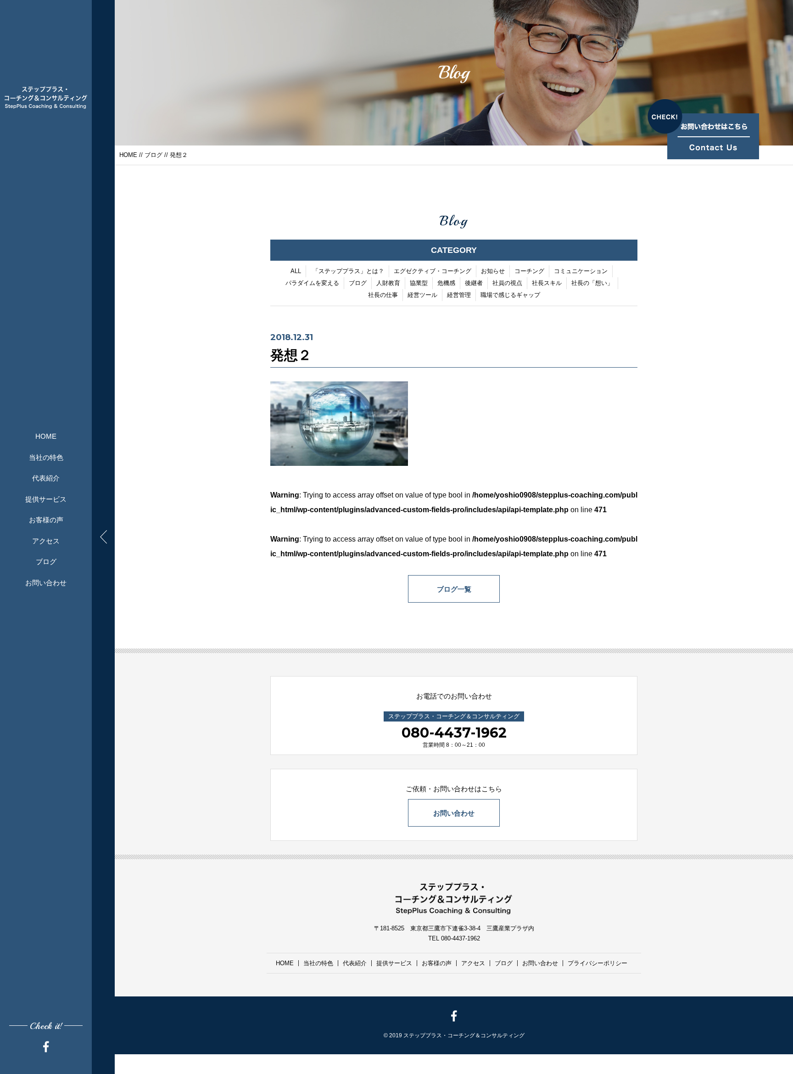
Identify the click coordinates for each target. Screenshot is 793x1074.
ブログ (46, 561)
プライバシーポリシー (597, 963)
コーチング (529, 271)
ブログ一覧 (454, 589)
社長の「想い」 (592, 283)
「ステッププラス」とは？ (348, 271)
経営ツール (422, 294)
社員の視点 (507, 283)
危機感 (446, 283)
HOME (45, 436)
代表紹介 (46, 478)
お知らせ (493, 271)
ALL (295, 271)
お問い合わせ (46, 583)
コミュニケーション (581, 271)
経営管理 (459, 294)
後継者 (474, 283)
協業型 (419, 283)
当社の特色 (46, 457)
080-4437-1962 (454, 732)
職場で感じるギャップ (510, 294)
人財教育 (388, 283)
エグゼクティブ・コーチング (432, 271)
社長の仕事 (383, 294)
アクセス (46, 541)
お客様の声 (46, 520)
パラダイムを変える (312, 283)
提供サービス (46, 499)
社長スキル (547, 283)
